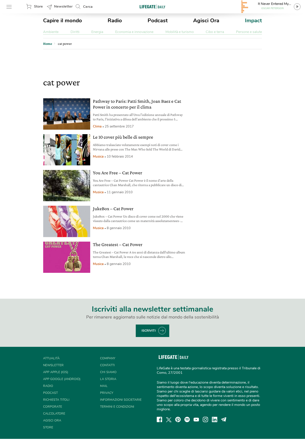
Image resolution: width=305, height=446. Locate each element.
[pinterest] (178, 419)
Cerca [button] (88, 6)
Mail (104, 386)
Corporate (52, 407)
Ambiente (50, 31)
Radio (115, 20)
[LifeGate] (152, 7)
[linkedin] (214, 419)
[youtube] (196, 419)
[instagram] (205, 419)
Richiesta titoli (56, 400)
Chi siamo (108, 372)
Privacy (106, 393)
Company (107, 358)
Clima (97, 126)
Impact (253, 20)
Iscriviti (149, 331)
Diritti (75, 31)
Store (38, 6)
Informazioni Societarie (121, 400)
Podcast (158, 20)
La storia (108, 379)
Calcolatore (54, 413)
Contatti (107, 365)
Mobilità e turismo (179, 31)
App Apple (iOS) (55, 372)
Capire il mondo (62, 20)
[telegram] (223, 419)
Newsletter (63, 6)
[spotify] (187, 419)
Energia (97, 31)
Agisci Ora (206, 20)
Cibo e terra (215, 31)
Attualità (51, 358)
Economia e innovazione (134, 31)
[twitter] (168, 419)
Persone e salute (249, 31)
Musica (98, 156)
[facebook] (159, 419)
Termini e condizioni (117, 407)
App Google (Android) (61, 379)
